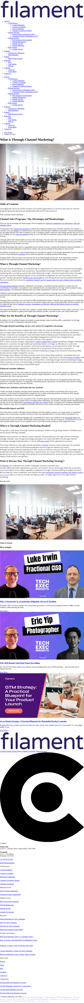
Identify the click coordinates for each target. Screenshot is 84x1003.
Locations (3, 972)
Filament (5, 465)
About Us (11, 70)
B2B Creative (12, 47)
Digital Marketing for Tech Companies (12, 919)
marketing (22, 254)
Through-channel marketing (9, 286)
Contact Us (7, 73)
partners (16, 231)
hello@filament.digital (7, 863)
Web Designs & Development (22, 40)
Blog (9, 62)
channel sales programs (21, 229)
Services (7, 21)
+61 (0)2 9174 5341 (6, 859)
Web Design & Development (9, 901)
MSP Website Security (15, 58)
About (2, 965)
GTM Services (13, 23)
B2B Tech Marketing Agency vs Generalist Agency (16, 937)
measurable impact (71, 418)
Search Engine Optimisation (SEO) (23, 34)
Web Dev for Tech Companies (10, 926)
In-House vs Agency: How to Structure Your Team (16, 945)
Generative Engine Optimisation (10, 894)
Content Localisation (19, 27)
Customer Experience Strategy (22, 31)
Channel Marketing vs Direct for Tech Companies (16, 951)
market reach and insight (32, 278)
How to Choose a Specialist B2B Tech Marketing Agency (18, 940)
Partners (6, 57)
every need (44, 441)
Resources (7, 60)
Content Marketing (18, 25)
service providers (73, 357)
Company (7, 68)
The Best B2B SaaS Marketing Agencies (13, 993)
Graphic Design (17, 49)
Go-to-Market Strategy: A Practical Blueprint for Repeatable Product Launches (33, 721)
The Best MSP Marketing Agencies (11, 989)
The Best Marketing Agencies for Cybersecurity (15, 986)
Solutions (7, 51)
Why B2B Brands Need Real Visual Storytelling (20, 663)
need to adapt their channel (46, 341)
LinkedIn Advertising (7, 884)
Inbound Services (13, 32)
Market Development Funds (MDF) (11, 930)
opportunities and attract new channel (36, 402)
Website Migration (18, 45)
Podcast (10, 66)
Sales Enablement (18, 29)
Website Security (17, 44)
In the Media (12, 71)
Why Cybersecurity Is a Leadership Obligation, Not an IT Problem (28, 601)
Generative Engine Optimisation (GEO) (25, 36)
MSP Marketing (13, 55)
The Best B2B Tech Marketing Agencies (13, 982)
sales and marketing (22, 234)
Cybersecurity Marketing (16, 53)
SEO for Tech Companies (8, 923)
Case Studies (12, 64)
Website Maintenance (19, 42)
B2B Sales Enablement (7, 877)
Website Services (13, 38)
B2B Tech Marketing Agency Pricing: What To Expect (18, 954)
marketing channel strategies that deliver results (64, 472)
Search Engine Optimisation (9, 891)
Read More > (4, 611)
